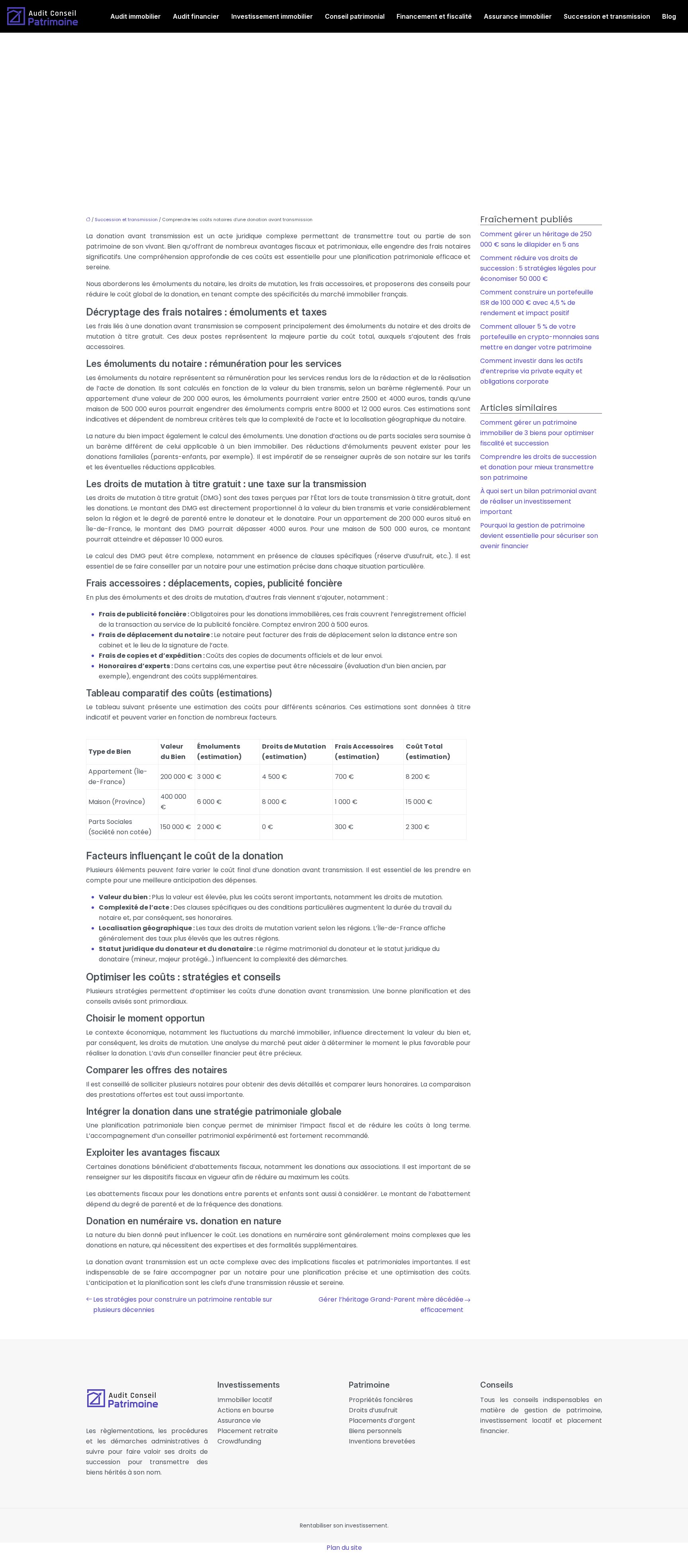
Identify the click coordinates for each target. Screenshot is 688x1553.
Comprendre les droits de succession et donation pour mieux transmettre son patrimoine (538, 467)
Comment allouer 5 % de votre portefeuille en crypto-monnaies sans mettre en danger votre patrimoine (539, 337)
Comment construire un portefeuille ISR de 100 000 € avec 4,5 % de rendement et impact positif (536, 303)
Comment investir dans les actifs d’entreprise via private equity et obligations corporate (531, 371)
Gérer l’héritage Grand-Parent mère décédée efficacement (391, 1304)
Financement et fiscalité (434, 16)
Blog (669, 16)
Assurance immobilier (518, 16)
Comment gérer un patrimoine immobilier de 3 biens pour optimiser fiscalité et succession (537, 433)
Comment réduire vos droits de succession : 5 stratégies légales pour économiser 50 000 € (538, 268)
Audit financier (196, 16)
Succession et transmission (607, 16)
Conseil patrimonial (355, 16)
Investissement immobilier (272, 16)
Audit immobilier (135, 16)
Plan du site (344, 1547)
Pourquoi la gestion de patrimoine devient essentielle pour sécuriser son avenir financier (539, 536)
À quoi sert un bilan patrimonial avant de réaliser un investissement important (538, 501)
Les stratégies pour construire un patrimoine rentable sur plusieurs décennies (182, 1304)
